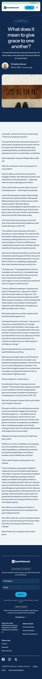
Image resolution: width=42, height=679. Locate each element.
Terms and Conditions (16, 670)
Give (29, 8)
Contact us (20, 617)
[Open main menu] (37, 8)
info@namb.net (7, 630)
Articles (4, 644)
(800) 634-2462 (7, 623)
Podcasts (5, 647)
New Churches (7, 651)
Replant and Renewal (30, 634)
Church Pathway (28, 630)
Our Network (33, 3)
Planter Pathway (28, 627)
